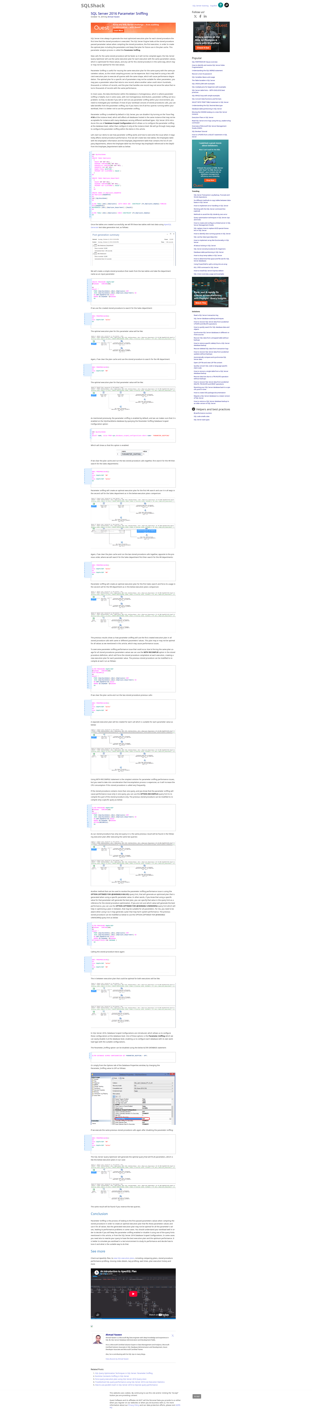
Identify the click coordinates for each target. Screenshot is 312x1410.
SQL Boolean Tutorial (199, 131)
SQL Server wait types (202, 420)
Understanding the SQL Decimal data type (207, 105)
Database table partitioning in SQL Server (207, 109)
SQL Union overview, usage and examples (209, 274)
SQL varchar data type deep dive (205, 237)
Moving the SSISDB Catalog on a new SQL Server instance (209, 113)
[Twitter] (172, 1335)
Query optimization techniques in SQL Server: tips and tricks (212, 218)
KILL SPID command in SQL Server (206, 267)
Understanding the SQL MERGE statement (207, 70)
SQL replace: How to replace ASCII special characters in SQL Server (211, 229)
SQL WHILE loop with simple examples (206, 95)
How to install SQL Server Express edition (209, 271)
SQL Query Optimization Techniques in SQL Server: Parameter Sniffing (124, 1373)
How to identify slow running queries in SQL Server (212, 234)
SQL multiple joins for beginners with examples (209, 87)
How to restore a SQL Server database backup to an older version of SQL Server (211, 402)
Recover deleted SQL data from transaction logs (211, 348)
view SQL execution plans (124, 1258)
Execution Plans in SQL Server (202, 117)
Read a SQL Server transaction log (206, 315)
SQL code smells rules (201, 416)
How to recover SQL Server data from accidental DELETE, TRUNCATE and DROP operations (211, 383)
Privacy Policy (133, 1405)
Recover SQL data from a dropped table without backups (211, 339)
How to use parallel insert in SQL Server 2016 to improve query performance (126, 1385)
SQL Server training (201, 6)
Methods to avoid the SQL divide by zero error (210, 214)
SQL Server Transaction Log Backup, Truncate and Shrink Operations (212, 196)
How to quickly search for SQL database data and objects (211, 328)
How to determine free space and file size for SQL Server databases (211, 260)
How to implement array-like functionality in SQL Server (211, 241)
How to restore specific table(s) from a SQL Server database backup (212, 344)
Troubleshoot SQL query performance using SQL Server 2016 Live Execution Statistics (130, 1382)
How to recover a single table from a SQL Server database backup (211, 372)
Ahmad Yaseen (114, 17)
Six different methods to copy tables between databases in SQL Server (212, 201)
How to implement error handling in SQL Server (211, 206)
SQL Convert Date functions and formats (206, 99)
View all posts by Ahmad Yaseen (117, 1359)
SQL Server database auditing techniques (209, 318)
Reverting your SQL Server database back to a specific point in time (212, 388)
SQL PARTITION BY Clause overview (204, 62)
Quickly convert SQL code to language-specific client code (210, 367)
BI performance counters (203, 413)
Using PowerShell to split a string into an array (210, 264)
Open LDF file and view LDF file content (208, 362)
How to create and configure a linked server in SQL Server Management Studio (212, 224)
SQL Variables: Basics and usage (203, 77)
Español (213, 6)
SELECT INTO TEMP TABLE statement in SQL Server (210, 102)
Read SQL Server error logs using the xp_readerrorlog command (211, 122)
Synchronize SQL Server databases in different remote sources (211, 333)
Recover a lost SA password (202, 74)
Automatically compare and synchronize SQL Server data (210, 358)
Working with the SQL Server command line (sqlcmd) (209, 210)
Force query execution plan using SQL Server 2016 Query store (120, 1379)
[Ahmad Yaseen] (97, 1344)
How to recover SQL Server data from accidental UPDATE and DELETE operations (211, 323)
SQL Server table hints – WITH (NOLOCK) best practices (208, 91)
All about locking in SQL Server (205, 245)
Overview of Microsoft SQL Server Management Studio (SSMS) (209, 127)
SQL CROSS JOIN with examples (203, 84)
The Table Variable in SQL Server (203, 80)
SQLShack (93, 5)
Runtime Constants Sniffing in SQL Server (112, 1376)
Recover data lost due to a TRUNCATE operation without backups (211, 377)
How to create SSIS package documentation (210, 393)
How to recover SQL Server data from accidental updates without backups (211, 353)
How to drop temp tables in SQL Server (208, 255)
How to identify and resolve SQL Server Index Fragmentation (208, 66)
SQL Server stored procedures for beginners (210, 249)
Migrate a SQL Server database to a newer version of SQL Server (212, 397)
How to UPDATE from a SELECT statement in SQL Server (209, 136)
